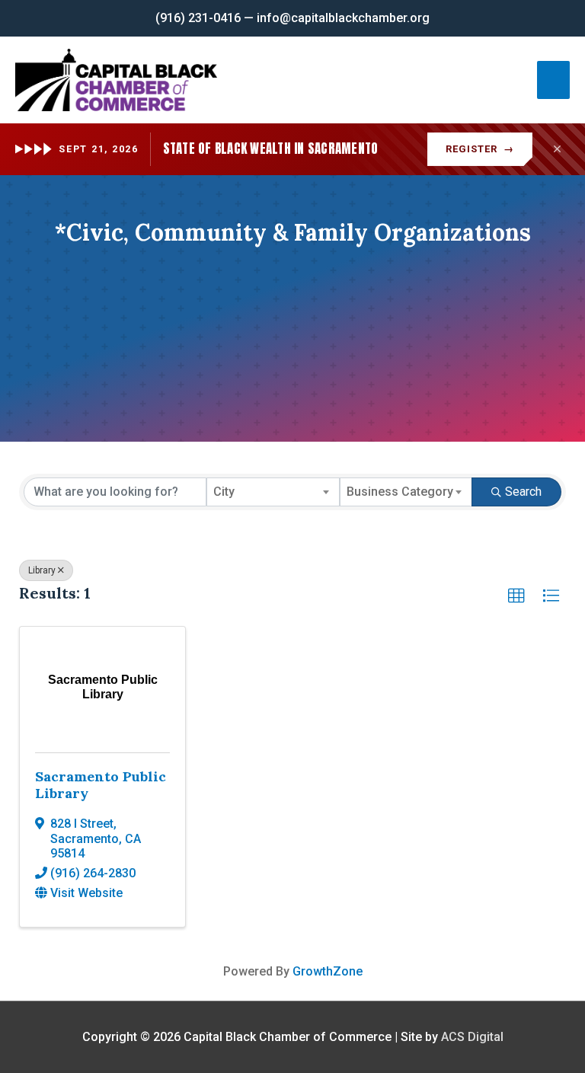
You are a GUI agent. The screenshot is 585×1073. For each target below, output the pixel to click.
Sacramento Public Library (100, 785)
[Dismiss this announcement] (557, 149)
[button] (516, 596)
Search (523, 491)
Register (480, 149)
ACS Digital (472, 1037)
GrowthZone (327, 971)
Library (42, 570)
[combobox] (273, 491)
